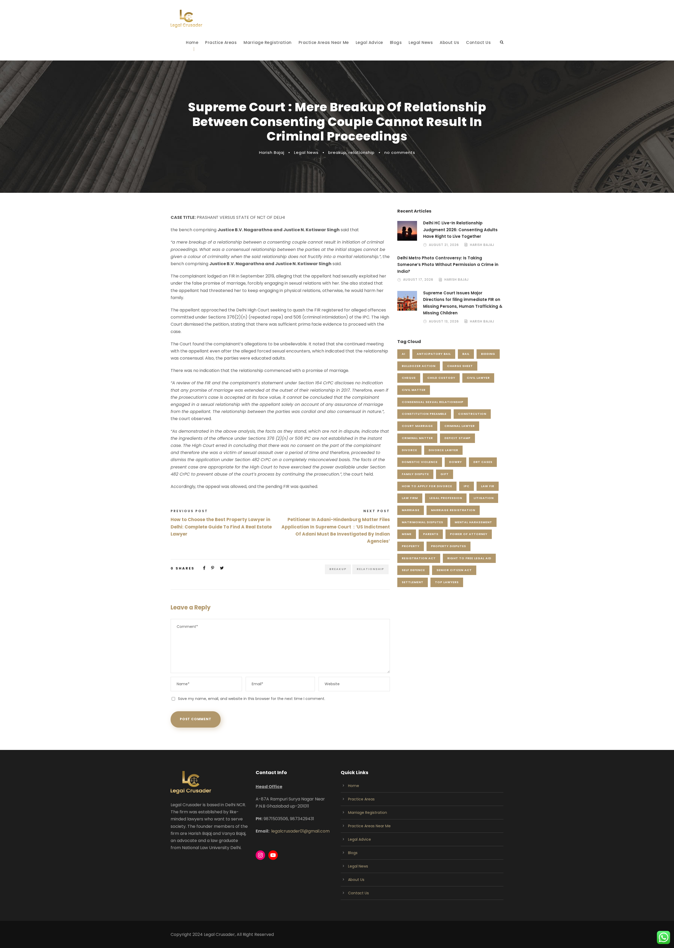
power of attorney (468, 534)
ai (403, 354)
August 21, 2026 (444, 245)
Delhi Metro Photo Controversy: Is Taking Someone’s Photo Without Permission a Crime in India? (447, 264)
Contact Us (478, 42)
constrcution (472, 414)
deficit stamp (457, 438)
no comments (399, 152)
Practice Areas (221, 42)
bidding (488, 354)
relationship (362, 152)
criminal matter (417, 438)
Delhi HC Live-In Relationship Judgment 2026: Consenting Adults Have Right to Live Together (460, 229)
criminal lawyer (459, 426)
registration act (419, 558)
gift (444, 474)
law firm (410, 498)
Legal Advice (369, 42)
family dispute (415, 474)
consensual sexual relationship (432, 402)
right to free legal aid (469, 558)
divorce (409, 450)
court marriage (417, 426)
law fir (487, 486)
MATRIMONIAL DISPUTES (422, 522)
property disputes (448, 546)
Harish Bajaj (271, 152)
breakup (337, 152)
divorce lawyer (443, 450)
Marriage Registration (268, 42)
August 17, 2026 (418, 279)
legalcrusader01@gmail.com (300, 831)
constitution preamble (424, 414)
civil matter (413, 390)
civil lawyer (478, 378)
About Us (449, 42)
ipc (466, 486)
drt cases (482, 462)
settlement (412, 582)
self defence (413, 570)
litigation (484, 498)
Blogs (396, 42)
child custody (441, 378)
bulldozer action (418, 366)
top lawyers (447, 582)
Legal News (421, 42)
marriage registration (453, 510)
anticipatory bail (434, 354)
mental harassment (473, 522)
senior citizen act (454, 570)
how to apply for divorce (427, 486)
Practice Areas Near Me (324, 42)
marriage (410, 510)
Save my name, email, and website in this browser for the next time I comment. (251, 698)
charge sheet (460, 366)
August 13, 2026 (444, 321)
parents (430, 534)
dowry (455, 462)
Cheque (409, 378)
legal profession (445, 498)
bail (465, 354)
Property (410, 546)
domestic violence (420, 462)
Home (192, 42)
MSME (407, 534)
